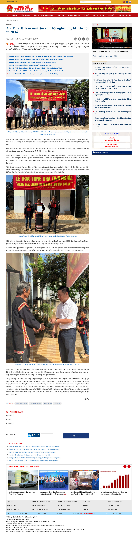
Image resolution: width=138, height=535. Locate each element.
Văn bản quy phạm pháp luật (112, 139)
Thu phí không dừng (42, 534)
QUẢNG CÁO (42, 513)
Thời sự (14, 15)
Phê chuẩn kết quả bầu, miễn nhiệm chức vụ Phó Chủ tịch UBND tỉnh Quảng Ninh (112, 87)
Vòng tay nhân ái (12, 20)
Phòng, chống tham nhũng (67, 501)
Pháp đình (60, 15)
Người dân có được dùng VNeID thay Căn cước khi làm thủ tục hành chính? (112, 106)
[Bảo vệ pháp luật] (20, 8)
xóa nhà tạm (48, 403)
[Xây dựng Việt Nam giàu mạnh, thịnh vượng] (112, 38)
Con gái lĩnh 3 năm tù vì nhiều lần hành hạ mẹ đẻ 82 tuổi (112, 125)
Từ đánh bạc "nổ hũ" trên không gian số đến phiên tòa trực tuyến (112, 100)
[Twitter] (87, 39)
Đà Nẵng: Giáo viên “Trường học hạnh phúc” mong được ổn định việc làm (112, 81)
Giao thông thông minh (27, 534)
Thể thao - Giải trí (114, 509)
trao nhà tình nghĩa (36, 403)
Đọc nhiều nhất (100, 63)
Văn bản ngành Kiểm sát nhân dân (111, 145)
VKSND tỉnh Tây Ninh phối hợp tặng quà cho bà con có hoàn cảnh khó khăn (32, 452)
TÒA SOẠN (23, 513)
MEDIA (95, 25)
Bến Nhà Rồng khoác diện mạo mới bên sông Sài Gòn (112, 113)
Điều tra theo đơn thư (40, 509)
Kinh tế (86, 15)
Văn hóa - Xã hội (98, 15)
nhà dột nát (57, 403)
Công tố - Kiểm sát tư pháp (43, 15)
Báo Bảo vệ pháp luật (100, 152)
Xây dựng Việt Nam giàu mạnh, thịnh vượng (110, 51)
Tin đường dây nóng (115, 501)
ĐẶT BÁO (59, 513)
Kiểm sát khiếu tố (13, 509)
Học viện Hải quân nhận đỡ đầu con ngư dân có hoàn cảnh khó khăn (30, 455)
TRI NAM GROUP (12, 534)
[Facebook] (79, 39)
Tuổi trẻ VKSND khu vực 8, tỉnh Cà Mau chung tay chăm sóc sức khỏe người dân (33, 460)
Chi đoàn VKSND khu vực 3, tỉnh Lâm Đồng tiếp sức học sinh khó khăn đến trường (34, 446)
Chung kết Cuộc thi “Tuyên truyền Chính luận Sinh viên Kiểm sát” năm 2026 (112, 119)
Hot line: (84, 513)
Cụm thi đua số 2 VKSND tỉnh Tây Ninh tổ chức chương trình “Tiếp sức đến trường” (34, 449)
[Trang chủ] (8, 513)
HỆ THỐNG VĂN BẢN (112, 134)
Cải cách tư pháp (74, 15)
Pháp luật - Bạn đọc (124, 15)
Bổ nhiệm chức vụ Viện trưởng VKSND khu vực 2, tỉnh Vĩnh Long (112, 68)
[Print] (75, 39)
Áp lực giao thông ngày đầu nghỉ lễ (105, 56)
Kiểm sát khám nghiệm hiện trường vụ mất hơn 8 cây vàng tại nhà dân (112, 94)
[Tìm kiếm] (109, 2)
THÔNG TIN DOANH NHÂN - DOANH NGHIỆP (23, 466)
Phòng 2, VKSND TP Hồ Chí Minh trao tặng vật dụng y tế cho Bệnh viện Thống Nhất (34, 458)
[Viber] (83, 39)
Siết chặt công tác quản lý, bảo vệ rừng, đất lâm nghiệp (112, 75)
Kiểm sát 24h (25, 15)
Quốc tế (111, 15)
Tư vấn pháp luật (63, 505)
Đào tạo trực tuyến (56, 534)
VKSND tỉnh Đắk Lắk (21, 403)
